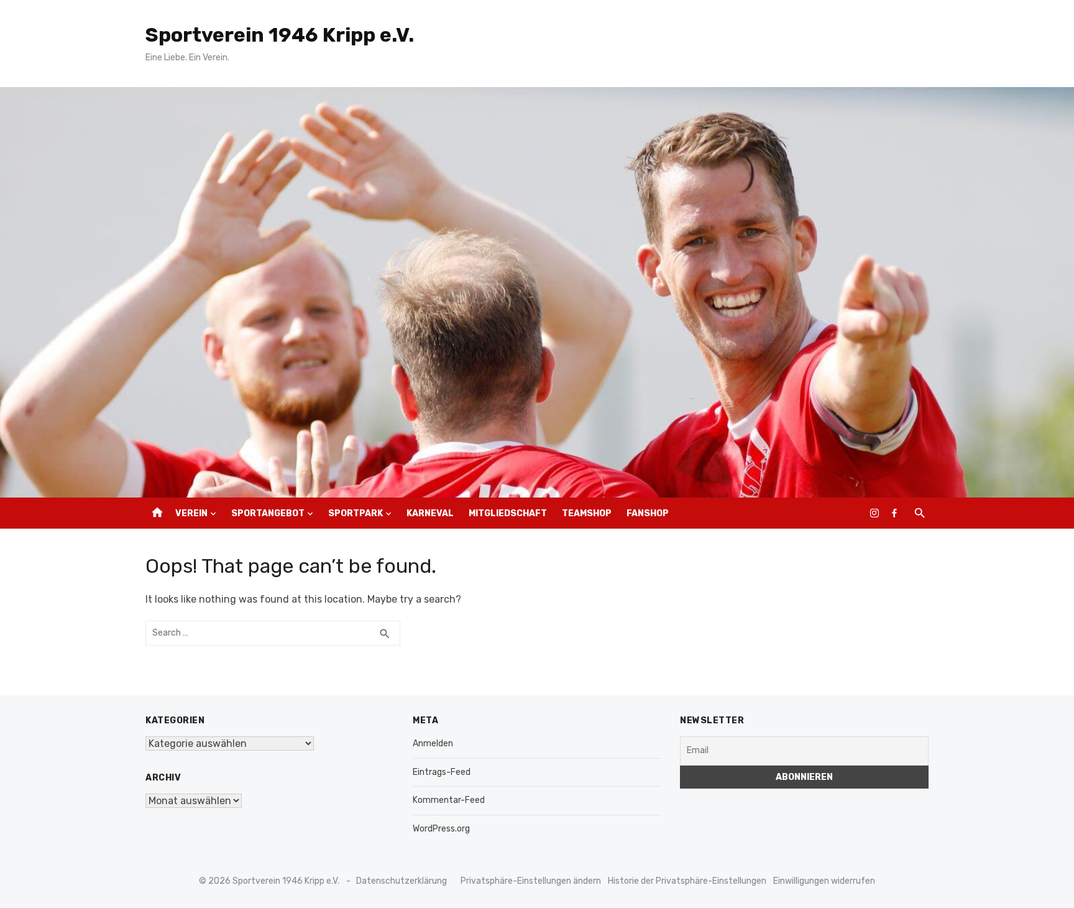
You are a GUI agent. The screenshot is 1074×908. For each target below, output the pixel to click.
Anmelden (433, 743)
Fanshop (647, 513)
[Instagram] (874, 513)
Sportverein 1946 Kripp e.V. (279, 35)
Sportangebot (268, 513)
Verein (191, 513)
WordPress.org (441, 828)
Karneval (430, 513)
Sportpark (355, 513)
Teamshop (587, 513)
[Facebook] (894, 513)
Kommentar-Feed (449, 800)
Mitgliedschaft (508, 513)
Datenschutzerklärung (401, 881)
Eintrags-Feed (441, 772)
